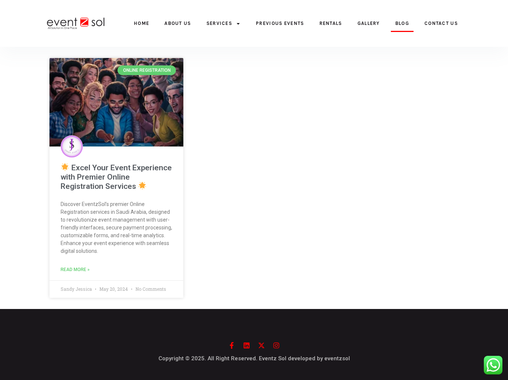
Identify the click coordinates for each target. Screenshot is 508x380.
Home (141, 23)
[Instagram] (276, 345)
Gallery (368, 23)
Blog (402, 23)
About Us (177, 23)
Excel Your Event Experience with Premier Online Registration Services (116, 177)
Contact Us (441, 23)
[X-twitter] (261, 345)
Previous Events (280, 23)
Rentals (330, 23)
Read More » (75, 269)
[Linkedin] (246, 345)
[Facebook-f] (231, 345)
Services (219, 23)
